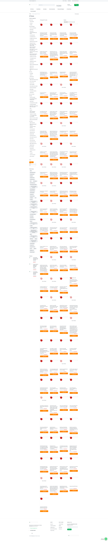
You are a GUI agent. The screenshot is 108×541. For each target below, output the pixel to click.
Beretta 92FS (31, 31)
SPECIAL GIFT (32, 76)
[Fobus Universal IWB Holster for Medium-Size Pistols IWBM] (44, 421)
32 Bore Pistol (32, 174)
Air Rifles (31, 24)
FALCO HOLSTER (32, 130)
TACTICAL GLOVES (32, 154)
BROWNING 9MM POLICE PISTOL (33, 33)
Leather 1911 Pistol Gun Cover (33, 223)
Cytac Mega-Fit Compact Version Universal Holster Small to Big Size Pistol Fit (53, 349)
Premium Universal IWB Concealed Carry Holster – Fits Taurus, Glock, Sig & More (74, 34)
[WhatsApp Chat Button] (106, 539)
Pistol (30, 108)
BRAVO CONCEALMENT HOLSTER (33, 125)
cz (30, 209)
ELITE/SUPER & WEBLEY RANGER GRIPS (33, 99)
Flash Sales (60, 527)
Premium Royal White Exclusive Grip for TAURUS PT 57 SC (63, 93)
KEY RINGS (31, 73)
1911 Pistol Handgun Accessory (33, 187)
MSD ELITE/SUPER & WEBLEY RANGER (33, 47)
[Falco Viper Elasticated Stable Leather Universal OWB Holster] (54, 320)
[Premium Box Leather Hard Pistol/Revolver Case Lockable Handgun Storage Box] (64, 281)
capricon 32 (31, 194)
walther (35, 248)
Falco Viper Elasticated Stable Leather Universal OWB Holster (53, 327)
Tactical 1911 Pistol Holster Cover (33, 241)
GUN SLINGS (31, 89)
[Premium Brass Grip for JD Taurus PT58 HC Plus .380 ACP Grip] (54, 66)
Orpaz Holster (32, 138)
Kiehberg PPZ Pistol (32, 43)
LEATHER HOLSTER (32, 135)
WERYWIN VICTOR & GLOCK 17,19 (34, 70)
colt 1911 (31, 199)
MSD (30, 234)
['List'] (78, 20)
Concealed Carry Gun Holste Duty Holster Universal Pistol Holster (64, 447)
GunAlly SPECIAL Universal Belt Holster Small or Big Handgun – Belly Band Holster (64, 306)
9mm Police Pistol (32, 172)
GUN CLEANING (32, 84)
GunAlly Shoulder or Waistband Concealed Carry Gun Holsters (53, 428)
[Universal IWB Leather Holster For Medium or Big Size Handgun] (74, 382)
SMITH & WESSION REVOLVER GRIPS (32, 112)
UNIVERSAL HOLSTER (33, 61)
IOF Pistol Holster (32, 219)
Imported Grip (31, 101)
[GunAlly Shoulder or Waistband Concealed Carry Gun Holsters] (54, 421)
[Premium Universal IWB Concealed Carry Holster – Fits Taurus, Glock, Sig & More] (74, 27)
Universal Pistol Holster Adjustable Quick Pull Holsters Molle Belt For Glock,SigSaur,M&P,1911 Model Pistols (63, 328)
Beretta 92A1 (31, 29)
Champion (31, 197)
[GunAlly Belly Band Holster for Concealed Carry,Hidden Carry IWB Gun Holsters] (44, 461)
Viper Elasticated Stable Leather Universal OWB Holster (43, 327)
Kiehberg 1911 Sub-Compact (33, 41)
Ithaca (31, 221)
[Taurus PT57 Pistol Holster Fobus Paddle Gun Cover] (64, 222)
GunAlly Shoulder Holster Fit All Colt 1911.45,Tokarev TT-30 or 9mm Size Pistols (44, 389)
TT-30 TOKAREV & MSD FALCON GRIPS (33, 116)
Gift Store (30, 71)
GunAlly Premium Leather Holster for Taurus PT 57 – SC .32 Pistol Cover (54, 266)
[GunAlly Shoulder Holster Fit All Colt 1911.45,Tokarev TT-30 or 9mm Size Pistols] (44, 382)
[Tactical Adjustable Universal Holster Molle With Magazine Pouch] (54, 363)
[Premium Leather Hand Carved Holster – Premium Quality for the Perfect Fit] (44, 125)
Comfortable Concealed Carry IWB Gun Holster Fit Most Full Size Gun (44, 406)
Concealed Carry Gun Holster (34, 205)
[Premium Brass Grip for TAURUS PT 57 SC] (74, 125)
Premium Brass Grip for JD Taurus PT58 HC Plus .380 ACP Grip (53, 73)
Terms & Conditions (53, 525)
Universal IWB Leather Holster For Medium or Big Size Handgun (73, 389)
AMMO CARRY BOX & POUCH (34, 79)
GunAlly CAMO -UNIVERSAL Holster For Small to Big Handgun (73, 247)
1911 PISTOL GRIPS (32, 97)
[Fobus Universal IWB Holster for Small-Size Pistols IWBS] (64, 400)
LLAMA (31, 225)
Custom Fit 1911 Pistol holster (34, 207)
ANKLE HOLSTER (32, 122)
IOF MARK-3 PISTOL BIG (33, 38)
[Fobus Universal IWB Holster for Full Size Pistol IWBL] (74, 400)
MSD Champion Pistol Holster (34, 236)
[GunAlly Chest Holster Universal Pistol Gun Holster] (64, 382)
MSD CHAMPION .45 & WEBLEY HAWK (33, 45)
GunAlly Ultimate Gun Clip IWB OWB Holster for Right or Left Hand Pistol (64, 487)
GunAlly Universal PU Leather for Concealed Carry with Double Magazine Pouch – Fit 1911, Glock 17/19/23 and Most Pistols (64, 468)
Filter (31, 162)
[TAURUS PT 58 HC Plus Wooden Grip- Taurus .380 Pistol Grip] (74, 46)
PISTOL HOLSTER (32, 140)
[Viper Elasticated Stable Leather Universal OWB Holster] (44, 320)
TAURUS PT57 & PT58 (33, 56)
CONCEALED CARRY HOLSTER (33, 127)
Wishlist (60, 525)
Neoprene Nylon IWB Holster (74, 486)
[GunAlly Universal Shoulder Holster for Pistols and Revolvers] (44, 203)
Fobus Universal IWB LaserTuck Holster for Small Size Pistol (54, 389)
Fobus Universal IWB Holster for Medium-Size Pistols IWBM (44, 428)
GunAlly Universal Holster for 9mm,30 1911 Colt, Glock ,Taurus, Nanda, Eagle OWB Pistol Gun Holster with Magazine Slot (54, 468)
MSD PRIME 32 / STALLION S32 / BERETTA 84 (33, 50)
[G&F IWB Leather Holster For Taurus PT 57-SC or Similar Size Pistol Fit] (74, 363)
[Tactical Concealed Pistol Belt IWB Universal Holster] (44, 501)
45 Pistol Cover (32, 179)
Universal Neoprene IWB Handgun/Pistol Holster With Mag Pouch (44, 487)
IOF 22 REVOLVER (32, 35)
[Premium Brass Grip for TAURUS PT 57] (44, 87)
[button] (76, 5)
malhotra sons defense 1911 (34, 228)
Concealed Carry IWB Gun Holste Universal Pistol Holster (73, 349)
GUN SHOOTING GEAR (33, 87)
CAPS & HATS (32, 148)
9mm (30, 170)
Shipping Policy (52, 527)
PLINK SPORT (32, 92)
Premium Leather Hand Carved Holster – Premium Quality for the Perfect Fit (43, 132)
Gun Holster (31, 121)
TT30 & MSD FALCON (33, 58)
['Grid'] (76, 20)
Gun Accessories (31, 78)
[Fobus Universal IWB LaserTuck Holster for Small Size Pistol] (54, 382)
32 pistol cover (32, 177)
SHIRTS (31, 151)
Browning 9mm (32, 192)
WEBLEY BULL (32, 66)
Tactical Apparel (33, 11)
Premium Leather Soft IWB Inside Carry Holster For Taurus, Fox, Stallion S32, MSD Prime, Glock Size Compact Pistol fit (53, 113)
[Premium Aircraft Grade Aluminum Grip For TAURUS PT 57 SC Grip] (64, 259)
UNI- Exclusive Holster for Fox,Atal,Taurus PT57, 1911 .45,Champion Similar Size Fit (64, 247)
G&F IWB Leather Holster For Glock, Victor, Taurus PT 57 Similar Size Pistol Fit (74, 112)
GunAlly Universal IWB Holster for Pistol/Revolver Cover (63, 349)
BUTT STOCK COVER (33, 81)
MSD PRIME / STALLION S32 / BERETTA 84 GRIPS (34, 106)
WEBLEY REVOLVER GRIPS (33, 119)
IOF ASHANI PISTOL (32, 36)
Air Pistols (31, 23)
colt (35, 197)
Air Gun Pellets (32, 21)
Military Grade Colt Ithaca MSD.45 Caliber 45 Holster (34, 231)
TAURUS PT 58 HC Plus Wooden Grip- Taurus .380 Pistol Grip (73, 52)
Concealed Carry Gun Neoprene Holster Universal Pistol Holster (44, 306)
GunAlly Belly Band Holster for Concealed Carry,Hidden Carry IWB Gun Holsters (44, 467)
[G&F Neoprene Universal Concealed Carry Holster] (74, 185)
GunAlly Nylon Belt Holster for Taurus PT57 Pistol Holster (53, 228)
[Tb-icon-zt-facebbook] (30, 533)
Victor (31, 248)
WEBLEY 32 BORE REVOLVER (34, 64)
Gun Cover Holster (31, 94)
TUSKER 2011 (32, 59)
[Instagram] (32, 533)
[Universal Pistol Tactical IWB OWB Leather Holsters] (74, 461)
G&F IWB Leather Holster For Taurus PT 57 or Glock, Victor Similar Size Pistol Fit (64, 192)
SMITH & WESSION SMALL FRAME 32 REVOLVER (33, 54)
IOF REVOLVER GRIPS (33, 104)
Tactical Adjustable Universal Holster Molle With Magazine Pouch (54, 370)
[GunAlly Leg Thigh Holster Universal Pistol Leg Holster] (64, 421)
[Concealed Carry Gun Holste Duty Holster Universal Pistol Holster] (64, 440)
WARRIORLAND (32, 145)
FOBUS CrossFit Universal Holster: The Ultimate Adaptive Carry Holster (43, 52)
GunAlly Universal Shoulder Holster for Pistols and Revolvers (43, 210)
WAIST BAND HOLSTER (33, 143)
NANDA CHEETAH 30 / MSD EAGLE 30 (34, 52)
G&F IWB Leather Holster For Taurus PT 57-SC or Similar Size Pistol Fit (74, 370)
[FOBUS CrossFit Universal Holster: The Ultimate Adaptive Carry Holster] (44, 46)
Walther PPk (32, 250)
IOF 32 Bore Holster (33, 214)
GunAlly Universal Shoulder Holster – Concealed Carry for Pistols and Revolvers (54, 210)
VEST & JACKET (32, 156)
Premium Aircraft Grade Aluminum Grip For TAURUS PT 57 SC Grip (63, 266)
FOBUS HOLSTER (32, 132)
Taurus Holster (32, 243)
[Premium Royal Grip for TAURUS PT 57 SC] (64, 66)
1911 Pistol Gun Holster (33, 184)
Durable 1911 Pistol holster (33, 212)
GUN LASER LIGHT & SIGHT (34, 86)
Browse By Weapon (32, 26)
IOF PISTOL (31, 217)
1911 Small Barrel (32, 189)
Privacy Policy (52, 530)
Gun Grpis (30, 95)
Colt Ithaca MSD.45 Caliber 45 (33, 202)
